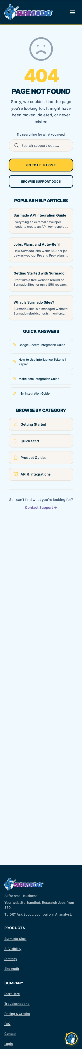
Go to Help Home (41, 165)
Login (8, 1044)
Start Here (12, 994)
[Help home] (29, 12)
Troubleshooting (17, 1003)
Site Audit (11, 968)
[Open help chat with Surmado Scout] (71, 1038)
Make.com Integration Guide (39, 379)
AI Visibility (12, 949)
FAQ (7, 1024)
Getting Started (33, 424)
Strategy (10, 959)
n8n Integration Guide (34, 393)
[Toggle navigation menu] (72, 12)
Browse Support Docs (41, 181)
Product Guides (34, 457)
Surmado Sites (15, 939)
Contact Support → (41, 507)
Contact (10, 1033)
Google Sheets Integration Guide (42, 345)
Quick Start (30, 441)
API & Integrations (36, 474)
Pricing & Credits (17, 1014)
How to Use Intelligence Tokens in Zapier (43, 362)
